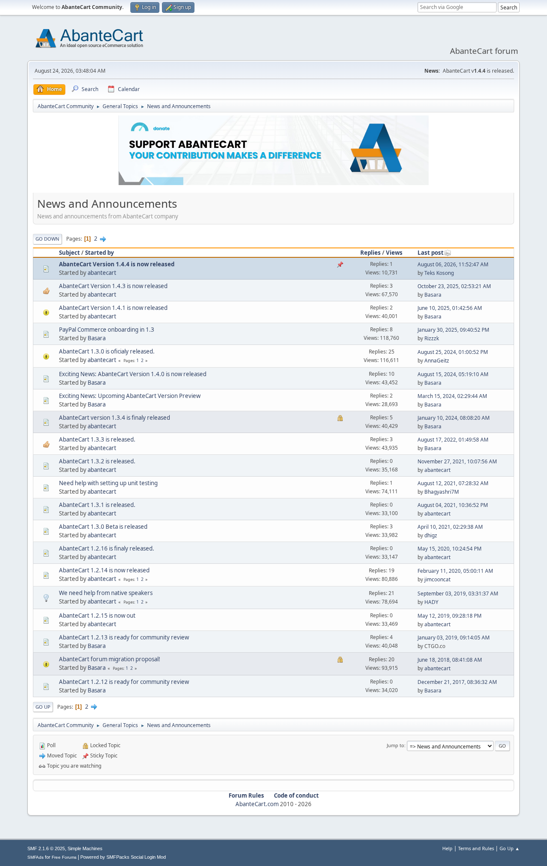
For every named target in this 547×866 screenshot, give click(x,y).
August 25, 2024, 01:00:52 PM (453, 352)
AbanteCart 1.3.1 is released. (97, 505)
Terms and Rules (476, 848)
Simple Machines (85, 848)
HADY (431, 602)
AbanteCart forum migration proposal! (109, 659)
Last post (431, 252)
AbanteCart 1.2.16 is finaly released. (106, 548)
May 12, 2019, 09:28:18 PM (450, 615)
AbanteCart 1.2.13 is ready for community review (124, 637)
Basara (432, 294)
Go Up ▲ (510, 848)
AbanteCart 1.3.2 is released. (97, 461)
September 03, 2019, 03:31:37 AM (458, 593)
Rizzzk (431, 338)
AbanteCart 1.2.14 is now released (104, 570)
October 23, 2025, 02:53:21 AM (454, 286)
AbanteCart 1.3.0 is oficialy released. (107, 351)
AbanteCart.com (257, 804)
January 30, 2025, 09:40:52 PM (453, 329)
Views (394, 252)
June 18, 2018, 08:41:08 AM (450, 659)
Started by (99, 252)
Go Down (47, 239)
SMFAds (35, 857)
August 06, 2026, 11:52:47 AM (453, 264)
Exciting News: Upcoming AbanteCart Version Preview (129, 396)
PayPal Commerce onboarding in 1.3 (106, 329)
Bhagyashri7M (441, 491)
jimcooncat (437, 579)
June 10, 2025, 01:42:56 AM (450, 308)
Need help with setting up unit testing (108, 483)
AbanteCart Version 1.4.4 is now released (116, 264)
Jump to (395, 745)
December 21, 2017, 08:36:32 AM (457, 682)
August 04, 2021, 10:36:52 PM (453, 505)
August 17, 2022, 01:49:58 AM (453, 439)
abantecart (102, 273)
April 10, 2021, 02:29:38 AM (450, 526)
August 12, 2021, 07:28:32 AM (453, 483)
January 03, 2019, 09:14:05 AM (454, 637)
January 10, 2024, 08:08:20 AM (454, 417)
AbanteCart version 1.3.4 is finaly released (114, 417)
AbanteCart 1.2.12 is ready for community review (124, 682)
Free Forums (64, 857)
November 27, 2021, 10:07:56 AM (457, 461)
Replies (370, 252)
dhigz (430, 535)
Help (447, 848)
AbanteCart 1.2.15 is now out (97, 615)
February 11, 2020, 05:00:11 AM (455, 570)
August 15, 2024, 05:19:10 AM (453, 374)
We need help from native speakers (106, 593)
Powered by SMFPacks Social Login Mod (123, 857)
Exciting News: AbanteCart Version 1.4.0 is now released (132, 374)
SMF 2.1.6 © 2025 (46, 848)
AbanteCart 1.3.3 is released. (97, 439)
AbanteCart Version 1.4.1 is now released (113, 308)
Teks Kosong (439, 273)
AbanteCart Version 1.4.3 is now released (113, 286)
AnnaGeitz (436, 360)
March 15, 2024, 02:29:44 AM (452, 396)
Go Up (42, 707)
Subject (69, 252)
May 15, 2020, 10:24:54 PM (450, 548)
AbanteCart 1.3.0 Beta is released (103, 526)
